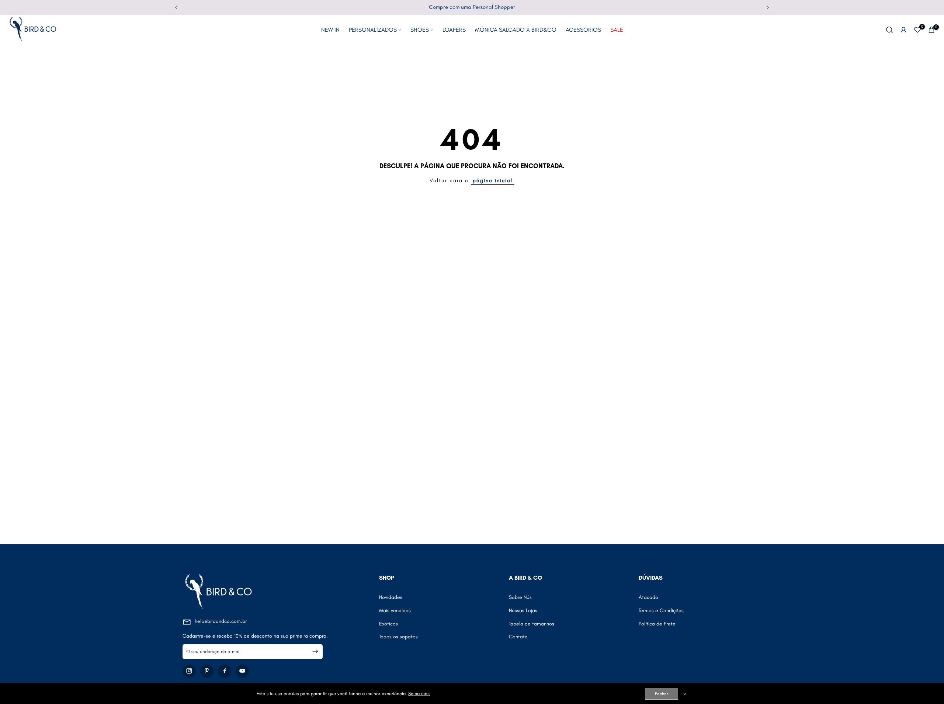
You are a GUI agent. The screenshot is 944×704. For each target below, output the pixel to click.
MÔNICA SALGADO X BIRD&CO (515, 29)
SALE (616, 29)
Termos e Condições (661, 610)
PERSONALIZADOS (373, 29)
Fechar (661, 693)
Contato (518, 637)
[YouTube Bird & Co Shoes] (242, 670)
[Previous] (176, 7)
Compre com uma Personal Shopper (472, 7)
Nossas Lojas (523, 610)
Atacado (648, 597)
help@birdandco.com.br (221, 621)
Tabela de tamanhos (531, 623)
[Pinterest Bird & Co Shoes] (207, 670)
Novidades (390, 597)
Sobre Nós (520, 597)
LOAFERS (454, 29)
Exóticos (388, 623)
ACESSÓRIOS (583, 29)
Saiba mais (419, 693)
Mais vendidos (395, 610)
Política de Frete (657, 623)
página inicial (493, 180)
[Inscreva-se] (312, 651)
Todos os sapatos (398, 637)
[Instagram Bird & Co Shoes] (189, 670)
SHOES (419, 29)
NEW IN (330, 29)
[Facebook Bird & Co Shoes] (224, 670)
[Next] (767, 7)
